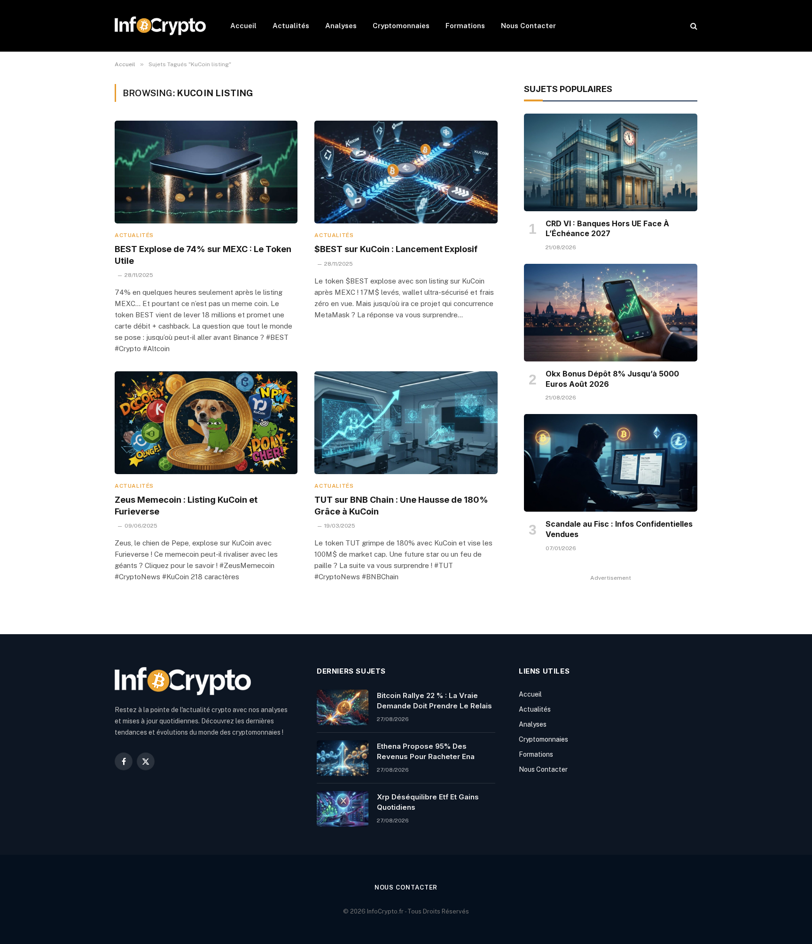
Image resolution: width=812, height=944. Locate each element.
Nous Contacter (528, 26)
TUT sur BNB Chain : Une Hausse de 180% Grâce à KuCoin (401, 505)
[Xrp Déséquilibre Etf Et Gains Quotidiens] (342, 809)
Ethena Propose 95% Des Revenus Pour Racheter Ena (426, 751)
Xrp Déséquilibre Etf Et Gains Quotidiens (428, 801)
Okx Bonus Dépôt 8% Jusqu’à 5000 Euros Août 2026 (612, 379)
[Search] (692, 26)
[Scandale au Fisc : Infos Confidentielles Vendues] (610, 463)
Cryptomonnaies (401, 26)
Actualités (291, 26)
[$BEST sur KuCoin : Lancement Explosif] (405, 172)
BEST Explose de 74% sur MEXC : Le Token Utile (203, 254)
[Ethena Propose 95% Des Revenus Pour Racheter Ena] (342, 758)
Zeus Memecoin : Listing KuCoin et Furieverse (186, 505)
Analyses (341, 26)
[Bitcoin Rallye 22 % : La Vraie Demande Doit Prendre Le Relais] (342, 707)
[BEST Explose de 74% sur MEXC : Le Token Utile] (206, 172)
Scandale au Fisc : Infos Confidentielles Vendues (619, 529)
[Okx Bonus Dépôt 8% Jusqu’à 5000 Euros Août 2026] (610, 312)
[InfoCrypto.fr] (160, 26)
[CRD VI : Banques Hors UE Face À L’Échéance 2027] (610, 162)
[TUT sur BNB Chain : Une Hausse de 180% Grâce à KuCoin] (405, 422)
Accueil (243, 26)
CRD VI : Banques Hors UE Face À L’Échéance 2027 (607, 228)
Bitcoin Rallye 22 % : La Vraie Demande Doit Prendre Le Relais (434, 700)
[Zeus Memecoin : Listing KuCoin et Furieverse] (206, 422)
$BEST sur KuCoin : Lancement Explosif (395, 249)
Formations (465, 26)
